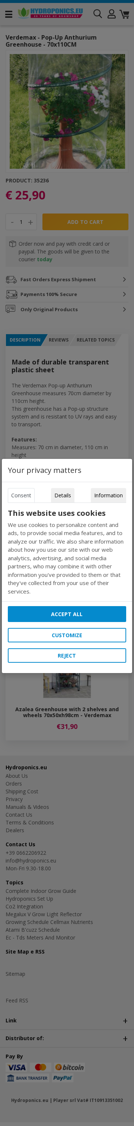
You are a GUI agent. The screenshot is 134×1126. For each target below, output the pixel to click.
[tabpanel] (67, 552)
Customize (67, 635)
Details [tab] (62, 495)
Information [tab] (108, 495)
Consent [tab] (21, 495)
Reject (67, 655)
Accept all (67, 614)
